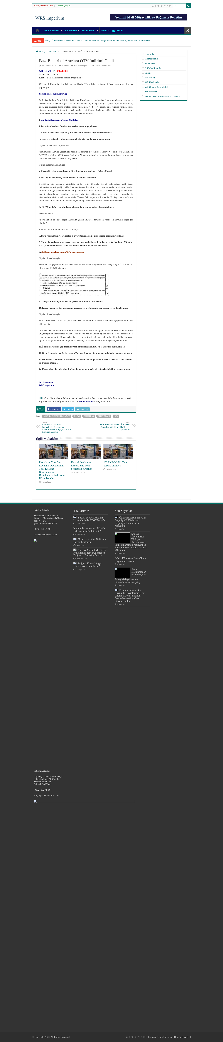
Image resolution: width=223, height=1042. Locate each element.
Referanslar (71, 30)
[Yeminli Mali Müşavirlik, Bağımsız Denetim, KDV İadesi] (50, 17)
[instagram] (170, 6)
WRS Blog (150, 77)
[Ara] (188, 5)
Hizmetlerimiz (89, 30)
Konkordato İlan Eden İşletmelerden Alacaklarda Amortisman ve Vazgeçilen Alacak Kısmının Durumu (56, 427)
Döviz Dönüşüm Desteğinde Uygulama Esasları (67, 40)
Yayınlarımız (151, 91)
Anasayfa (42, 51)
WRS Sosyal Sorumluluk (156, 87)
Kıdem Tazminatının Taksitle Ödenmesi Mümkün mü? (89, 530)
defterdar (89, 416)
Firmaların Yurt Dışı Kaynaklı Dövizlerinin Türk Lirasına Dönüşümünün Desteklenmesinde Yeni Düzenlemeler (52, 470)
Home (38, 30)
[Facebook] (156, 6)
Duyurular (150, 54)
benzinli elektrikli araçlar (57, 416)
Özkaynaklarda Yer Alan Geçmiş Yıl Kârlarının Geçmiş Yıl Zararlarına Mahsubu (130, 521)
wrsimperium (166, 1037)
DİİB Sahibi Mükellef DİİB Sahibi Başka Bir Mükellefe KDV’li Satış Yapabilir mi (115, 426)
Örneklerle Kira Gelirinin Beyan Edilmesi (89, 540)
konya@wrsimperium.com (46, 795)
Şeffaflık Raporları (153, 68)
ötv (116, 416)
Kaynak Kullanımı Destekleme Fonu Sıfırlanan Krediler (81, 465)
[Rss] (153, 6)
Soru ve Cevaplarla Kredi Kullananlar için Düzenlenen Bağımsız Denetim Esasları (89, 552)
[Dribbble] (164, 6)
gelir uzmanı (104, 416)
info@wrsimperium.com (45, 534)
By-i (189, 1037)
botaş (77, 416)
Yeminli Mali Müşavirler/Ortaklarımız (162, 96)
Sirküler (52, 51)
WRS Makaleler (152, 82)
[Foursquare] (167, 6)
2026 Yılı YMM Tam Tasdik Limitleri (115, 464)
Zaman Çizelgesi (64, 6)
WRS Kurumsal (52, 30)
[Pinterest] (161, 6)
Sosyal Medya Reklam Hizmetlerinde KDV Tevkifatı (89, 519)
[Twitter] (158, 6)
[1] (54, 71)
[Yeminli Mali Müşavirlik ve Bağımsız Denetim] (149, 16)
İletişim (119, 30)
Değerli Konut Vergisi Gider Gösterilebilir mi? (87, 565)
